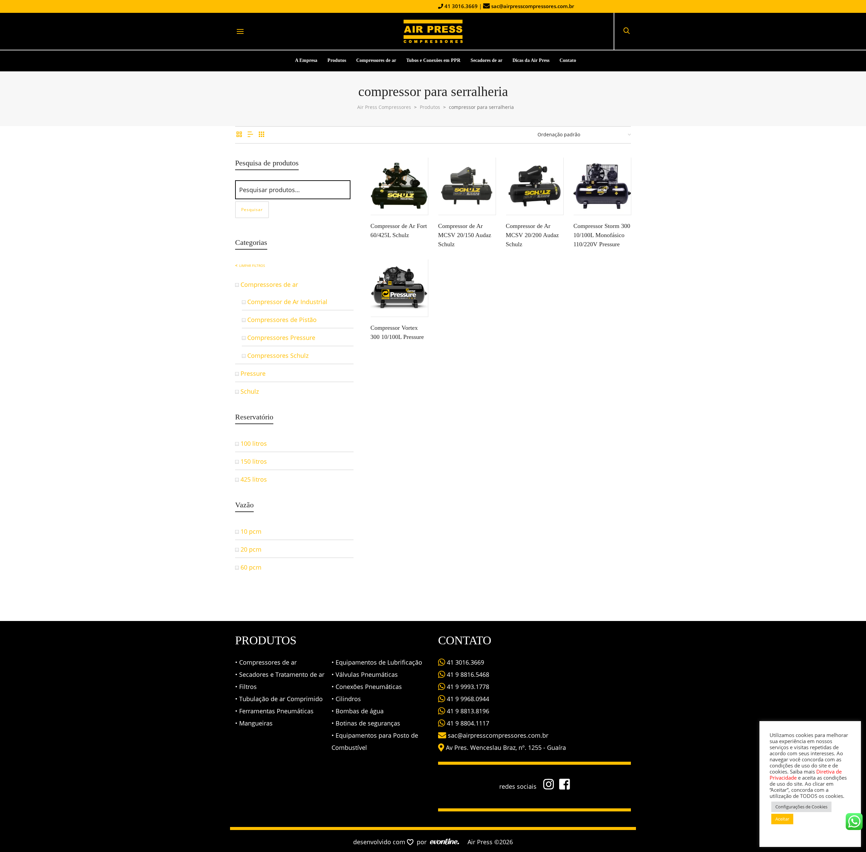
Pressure (253, 373)
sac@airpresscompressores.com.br (532, 6)
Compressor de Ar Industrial (287, 302)
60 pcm (251, 567)
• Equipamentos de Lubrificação (377, 662)
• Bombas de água (358, 711)
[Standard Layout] (239, 134)
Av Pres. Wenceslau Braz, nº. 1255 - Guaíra (506, 747)
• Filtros (246, 687)
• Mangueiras (254, 723)
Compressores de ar (269, 284)
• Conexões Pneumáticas (367, 687)
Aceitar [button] (782, 819)
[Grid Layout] (261, 134)
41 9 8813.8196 (467, 711)
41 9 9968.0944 (467, 699)
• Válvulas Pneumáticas (365, 674)
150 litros (254, 461)
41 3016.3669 (460, 6)
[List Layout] (250, 134)
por (423, 842)
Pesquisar (252, 209)
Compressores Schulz (278, 355)
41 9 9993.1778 (467, 687)
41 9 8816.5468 (467, 674)
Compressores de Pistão (282, 320)
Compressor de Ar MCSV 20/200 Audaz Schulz (532, 235)
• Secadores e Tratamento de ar (279, 674)
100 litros (254, 443)
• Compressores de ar (266, 662)
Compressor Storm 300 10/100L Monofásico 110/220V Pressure (601, 235)
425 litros (254, 479)
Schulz (250, 391)
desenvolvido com (380, 842)
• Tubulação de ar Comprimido (279, 699)
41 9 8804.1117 (467, 723)
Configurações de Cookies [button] (801, 807)
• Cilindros (346, 699)
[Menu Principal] (240, 31)
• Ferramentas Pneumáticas (274, 711)
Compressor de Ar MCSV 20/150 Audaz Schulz (464, 235)
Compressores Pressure (281, 337)
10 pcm (251, 531)
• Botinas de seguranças (366, 723)
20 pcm (251, 549)
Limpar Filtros (252, 265)
